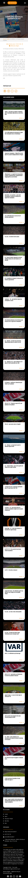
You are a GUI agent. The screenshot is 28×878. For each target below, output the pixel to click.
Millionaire (13, 46)
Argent (17, 46)
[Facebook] (4, 91)
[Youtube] (20, 876)
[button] (25, 3)
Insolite (14, 21)
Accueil (4, 39)
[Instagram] (8, 91)
